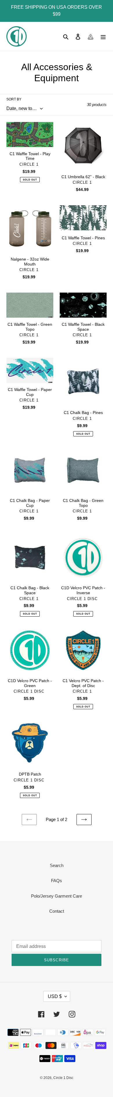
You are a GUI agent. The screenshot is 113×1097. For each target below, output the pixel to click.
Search (56, 865)
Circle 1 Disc (63, 1078)
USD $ (55, 996)
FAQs (56, 880)
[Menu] (103, 36)
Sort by (13, 99)
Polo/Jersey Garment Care (56, 895)
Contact (56, 911)
